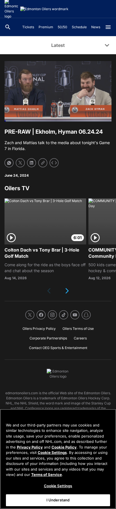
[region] (58, 459)
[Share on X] (20, 162)
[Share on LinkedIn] (31, 162)
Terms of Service (46, 474)
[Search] (8, 27)
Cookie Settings (52, 452)
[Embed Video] (54, 162)
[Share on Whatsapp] (9, 162)
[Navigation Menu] (108, 27)
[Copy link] (42, 162)
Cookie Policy (64, 447)
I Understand (58, 500)
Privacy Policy (30, 447)
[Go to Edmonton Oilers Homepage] (44, 9)
